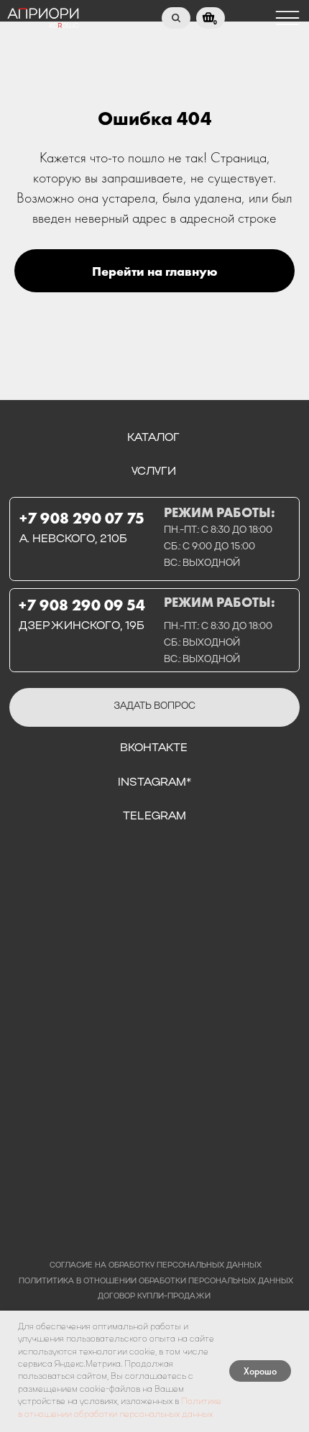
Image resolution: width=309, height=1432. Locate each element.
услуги (154, 472)
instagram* (154, 783)
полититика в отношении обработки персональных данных (156, 1281)
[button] (154, 707)
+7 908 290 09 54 (82, 605)
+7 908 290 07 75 (81, 518)
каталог (153, 438)
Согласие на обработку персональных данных (156, 1266)
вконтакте (154, 748)
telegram (154, 816)
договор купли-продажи (154, 1297)
